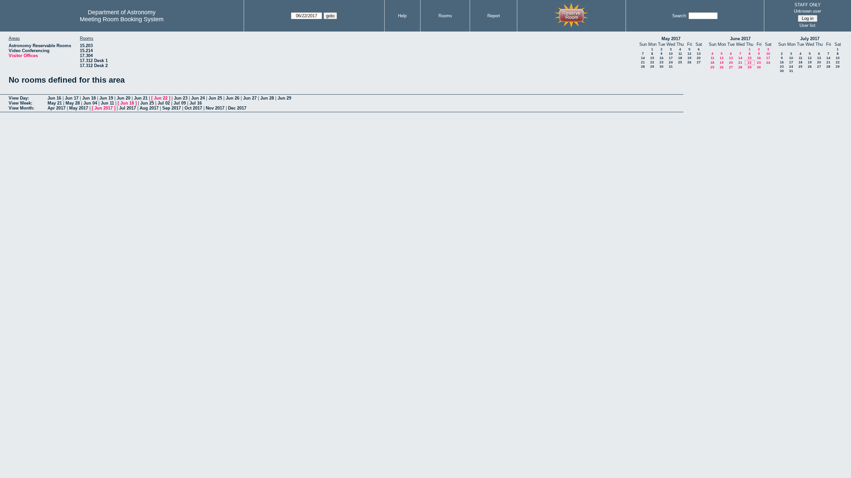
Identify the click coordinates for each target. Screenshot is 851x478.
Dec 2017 (237, 108)
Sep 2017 (171, 108)
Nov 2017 (215, 108)
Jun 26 (232, 98)
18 (680, 58)
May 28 (72, 103)
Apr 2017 (56, 108)
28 (643, 66)
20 (699, 58)
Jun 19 (106, 98)
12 (689, 53)
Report (493, 15)
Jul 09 (180, 103)
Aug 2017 (149, 108)
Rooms (445, 15)
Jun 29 (284, 98)
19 (689, 58)
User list (807, 25)
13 (699, 53)
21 (643, 62)
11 (680, 53)
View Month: (21, 108)
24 (671, 62)
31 (671, 66)
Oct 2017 (193, 108)
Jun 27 (250, 98)
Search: (679, 15)
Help (402, 15)
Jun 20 (123, 98)
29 (652, 66)
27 (699, 62)
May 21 (55, 103)
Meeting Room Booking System (122, 19)
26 (689, 62)
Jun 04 (90, 103)
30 (662, 66)
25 (680, 62)
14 (643, 58)
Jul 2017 (127, 108)
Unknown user (807, 11)
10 (671, 53)
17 (671, 58)
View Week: (20, 103)
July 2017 (809, 38)
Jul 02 (164, 103)
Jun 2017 (103, 108)
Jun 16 (54, 98)
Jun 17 (71, 98)
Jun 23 (180, 98)
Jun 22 (161, 98)
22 (652, 62)
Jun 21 (141, 98)
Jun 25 (215, 98)
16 (662, 58)
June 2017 (740, 38)
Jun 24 (198, 98)
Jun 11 (107, 103)
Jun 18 (89, 98)
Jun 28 (267, 98)
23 (662, 62)
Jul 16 (195, 103)
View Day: (19, 98)
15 (652, 58)
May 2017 (671, 38)
